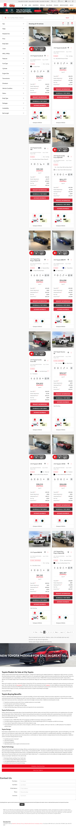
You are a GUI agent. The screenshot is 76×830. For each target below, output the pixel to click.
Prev (41, 632)
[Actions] (48, 55)
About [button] (71, 5)
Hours (41, 823)
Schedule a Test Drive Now (38, 766)
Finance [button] (56, 5)
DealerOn (14, 823)
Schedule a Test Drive (40, 101)
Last (62, 632)
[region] (39, 88)
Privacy (22, 823)
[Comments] (69, 174)
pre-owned (19, 685)
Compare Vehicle (37, 122)
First (35, 632)
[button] (45, 56)
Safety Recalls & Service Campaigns (31, 823)
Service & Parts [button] (64, 5)
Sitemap (18, 823)
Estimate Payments (40, 105)
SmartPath (36, 5)
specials (48, 685)
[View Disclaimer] (44, 71)
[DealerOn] (7, 821)
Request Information (40, 97)
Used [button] (29, 5)
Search (67, 17)
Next (57, 632)
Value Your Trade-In (38, 770)
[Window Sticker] (48, 71)
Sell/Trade (49, 5)
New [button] (25, 5)
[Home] (22, 5)
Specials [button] (42, 5)
